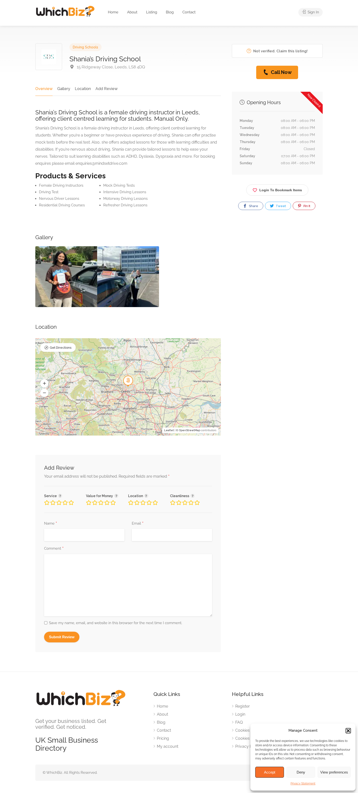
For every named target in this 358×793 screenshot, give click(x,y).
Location (83, 88)
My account (167, 746)
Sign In (313, 12)
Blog (170, 12)
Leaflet (169, 430)
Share (253, 206)
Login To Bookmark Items (280, 190)
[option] (66, 276)
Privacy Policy (248, 746)
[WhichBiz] (65, 11)
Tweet (280, 206)
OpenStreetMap (189, 430)
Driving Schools (85, 47)
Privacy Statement (303, 783)
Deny (301, 772)
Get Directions (60, 347)
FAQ (239, 722)
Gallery (63, 88)
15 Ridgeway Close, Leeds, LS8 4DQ (110, 66)
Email (137, 524)
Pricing (163, 738)
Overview (44, 88)
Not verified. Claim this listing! (280, 51)
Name (50, 524)
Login (240, 714)
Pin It (306, 206)
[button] (348, 730)
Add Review (106, 88)
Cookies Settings (250, 738)
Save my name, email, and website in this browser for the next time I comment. (115, 623)
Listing (151, 12)
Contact (189, 12)
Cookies (242, 730)
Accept (269, 772)
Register (242, 706)
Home (113, 12)
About (132, 12)
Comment (54, 549)
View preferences (334, 772)
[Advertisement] (277, 270)
